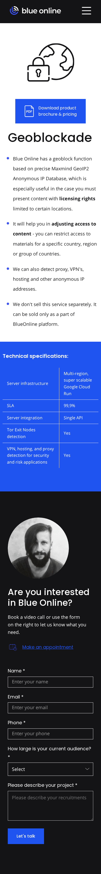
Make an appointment (47, 647)
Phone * (17, 722)
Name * (16, 670)
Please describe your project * (42, 785)
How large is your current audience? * (49, 752)
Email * (16, 697)
